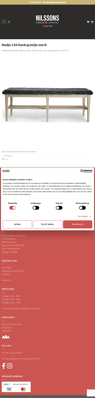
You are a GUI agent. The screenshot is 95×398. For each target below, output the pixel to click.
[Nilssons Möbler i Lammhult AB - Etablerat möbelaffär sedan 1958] (47, 22)
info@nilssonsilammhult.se (13, 271)
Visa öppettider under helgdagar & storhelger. (21, 308)
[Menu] (4, 22)
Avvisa (17, 224)
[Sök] (9, 22)
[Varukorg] (92, 21)
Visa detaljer (83, 216)
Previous (7, 155)
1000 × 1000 (30, 50)
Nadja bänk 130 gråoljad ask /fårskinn (53, 50)
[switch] (36, 208)
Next (5, 159)
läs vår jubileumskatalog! (54, 2)
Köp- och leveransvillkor (12, 324)
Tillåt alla (77, 224)
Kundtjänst (6, 274)
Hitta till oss (7, 280)
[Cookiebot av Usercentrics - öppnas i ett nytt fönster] (82, 171)
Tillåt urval (47, 224)
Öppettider (6, 331)
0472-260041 (7, 267)
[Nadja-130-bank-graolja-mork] (47, 100)
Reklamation (7, 327)
